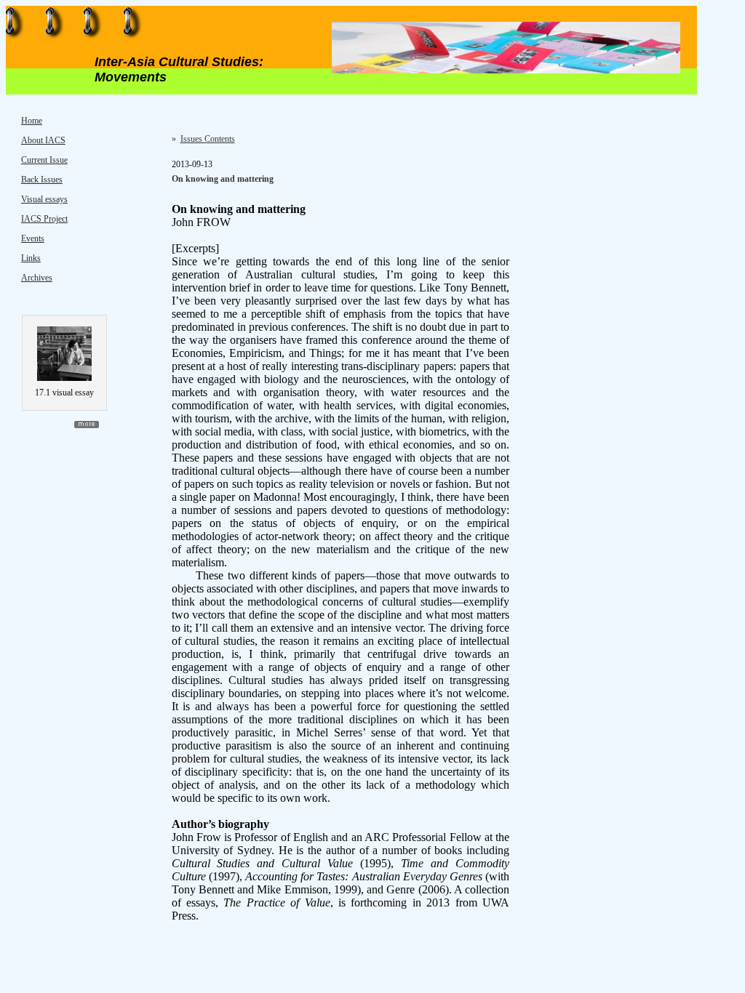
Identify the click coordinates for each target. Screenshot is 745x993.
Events (32, 238)
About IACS (43, 140)
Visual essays (44, 199)
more (86, 424)
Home (31, 121)
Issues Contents (207, 139)
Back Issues (42, 179)
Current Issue (44, 160)
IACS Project (44, 219)
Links (31, 258)
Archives (36, 278)
